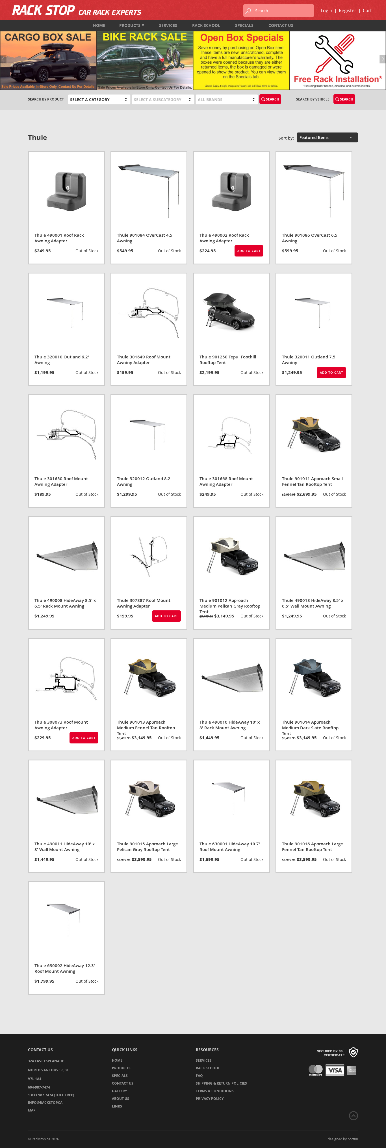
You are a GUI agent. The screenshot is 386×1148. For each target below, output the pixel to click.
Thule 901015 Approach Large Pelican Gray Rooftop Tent (147, 846)
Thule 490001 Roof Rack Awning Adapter (59, 238)
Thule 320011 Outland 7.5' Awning (309, 359)
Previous (4, 59)
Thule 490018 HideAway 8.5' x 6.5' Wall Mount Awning (312, 603)
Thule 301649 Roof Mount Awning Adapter (143, 359)
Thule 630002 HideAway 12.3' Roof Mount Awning (64, 968)
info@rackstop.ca (45, 1102)
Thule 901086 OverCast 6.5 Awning (309, 238)
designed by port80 (343, 1139)
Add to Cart (249, 251)
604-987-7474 (39, 1087)
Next (382, 59)
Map (32, 1110)
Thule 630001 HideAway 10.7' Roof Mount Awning (229, 846)
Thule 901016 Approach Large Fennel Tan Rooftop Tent (312, 846)
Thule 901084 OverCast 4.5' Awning (145, 238)
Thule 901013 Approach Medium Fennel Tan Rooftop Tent (146, 727)
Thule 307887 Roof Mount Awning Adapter (143, 603)
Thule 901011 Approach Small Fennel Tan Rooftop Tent (312, 481)
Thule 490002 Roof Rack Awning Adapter (224, 238)
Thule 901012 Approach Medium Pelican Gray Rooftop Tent (229, 606)
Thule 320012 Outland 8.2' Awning (144, 481)
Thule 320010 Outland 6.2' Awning (61, 359)
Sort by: (286, 138)
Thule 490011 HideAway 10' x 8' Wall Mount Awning (64, 846)
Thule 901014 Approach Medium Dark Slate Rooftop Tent (310, 727)
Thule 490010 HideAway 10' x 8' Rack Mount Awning (229, 725)
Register (347, 10)
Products (129, 25)
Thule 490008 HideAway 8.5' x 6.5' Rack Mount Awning (65, 603)
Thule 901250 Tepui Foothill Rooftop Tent (227, 359)
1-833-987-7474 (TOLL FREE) (51, 1095)
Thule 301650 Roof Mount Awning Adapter (61, 481)
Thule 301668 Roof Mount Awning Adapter (226, 481)
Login (326, 10)
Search (346, 99)
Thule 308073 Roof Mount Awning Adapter (61, 725)
